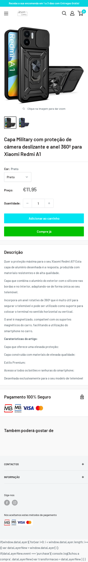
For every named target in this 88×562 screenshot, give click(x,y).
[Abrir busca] (64, 13)
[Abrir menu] (6, 13)
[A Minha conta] (72, 13)
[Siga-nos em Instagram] (15, 503)
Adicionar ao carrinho (44, 218)
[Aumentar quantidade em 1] (49, 203)
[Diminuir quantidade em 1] (27, 203)
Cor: (11, 169)
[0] (80, 13)
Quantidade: (12, 203)
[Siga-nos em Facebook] (7, 503)
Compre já (44, 231)
